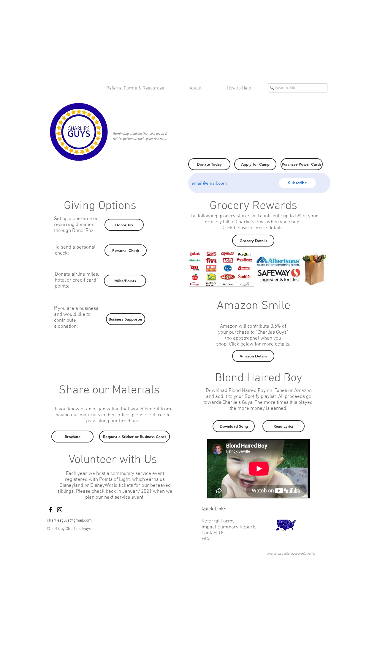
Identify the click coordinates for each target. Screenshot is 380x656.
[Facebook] (50, 509)
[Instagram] (59, 509)
